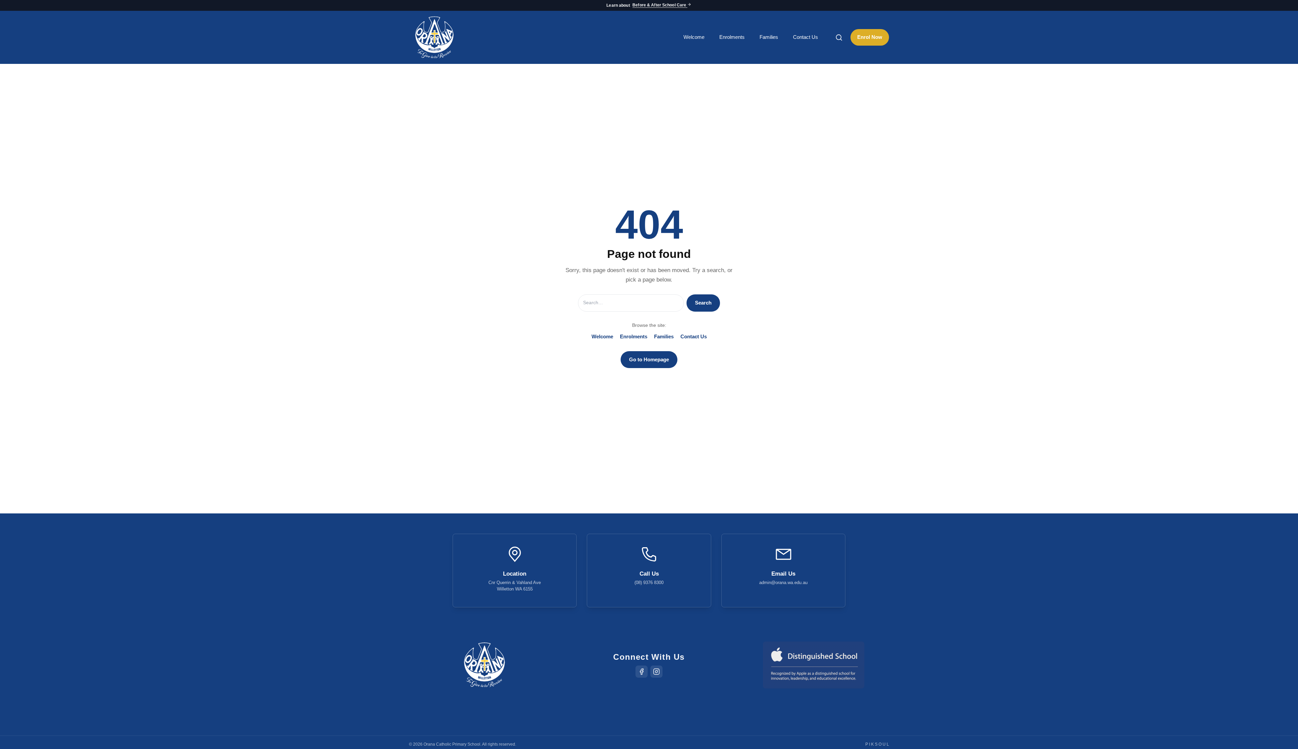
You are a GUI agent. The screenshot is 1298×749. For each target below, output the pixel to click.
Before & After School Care (659, 5)
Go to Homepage (649, 359)
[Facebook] (641, 672)
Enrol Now (869, 37)
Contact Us (805, 37)
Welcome (693, 37)
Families (769, 37)
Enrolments (732, 37)
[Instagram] (656, 672)
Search (703, 303)
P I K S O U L (877, 744)
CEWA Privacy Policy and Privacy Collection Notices (669, 724)
